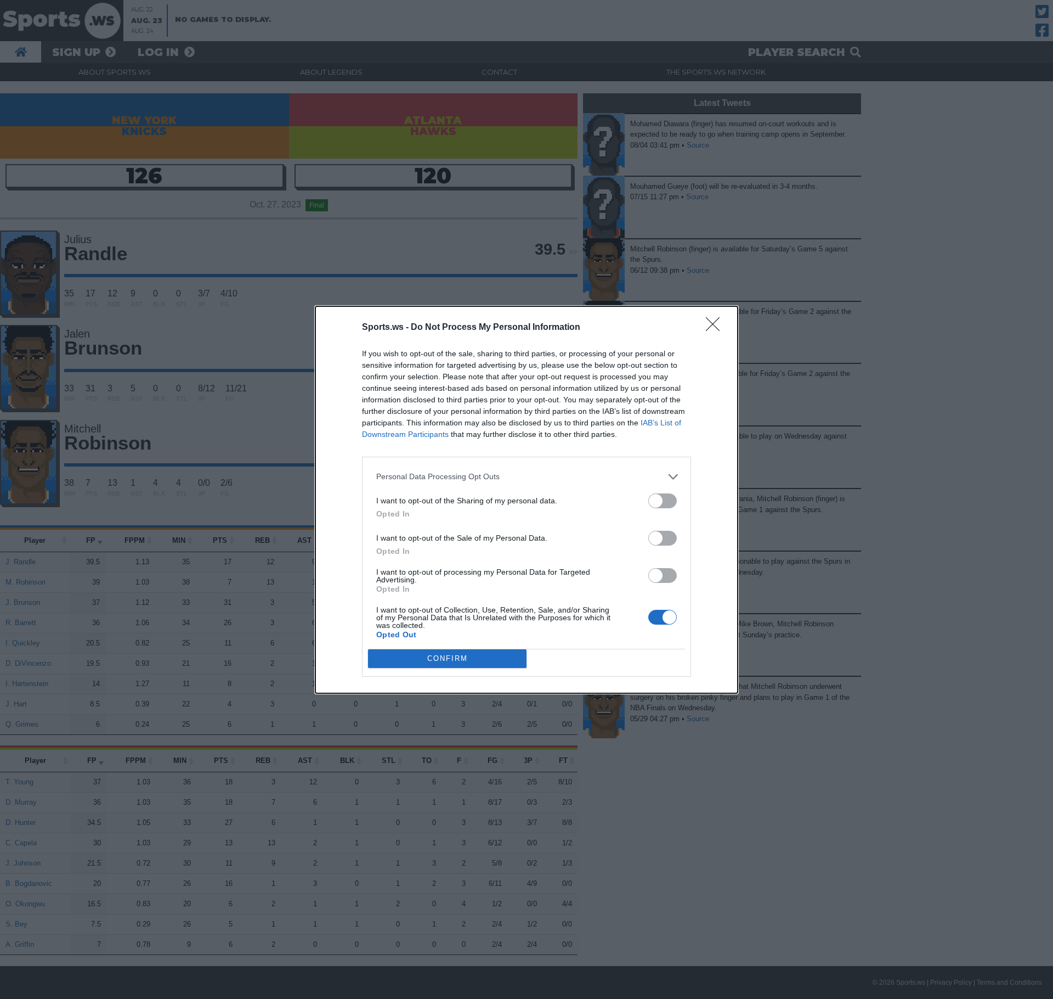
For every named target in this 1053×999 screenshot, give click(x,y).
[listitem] (526, 476)
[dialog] (526, 499)
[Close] (716, 327)
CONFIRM (447, 658)
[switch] (662, 500)
